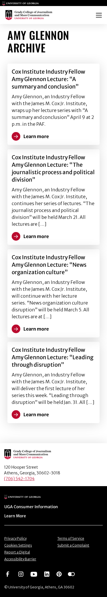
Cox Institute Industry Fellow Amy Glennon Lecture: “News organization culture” (49, 265)
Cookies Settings (18, 545)
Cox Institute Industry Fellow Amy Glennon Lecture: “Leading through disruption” (52, 357)
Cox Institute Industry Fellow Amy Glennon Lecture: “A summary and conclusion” (48, 79)
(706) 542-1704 (19, 478)
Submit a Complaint (73, 545)
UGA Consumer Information (31, 506)
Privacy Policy (15, 538)
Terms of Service (70, 538)
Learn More (15, 516)
